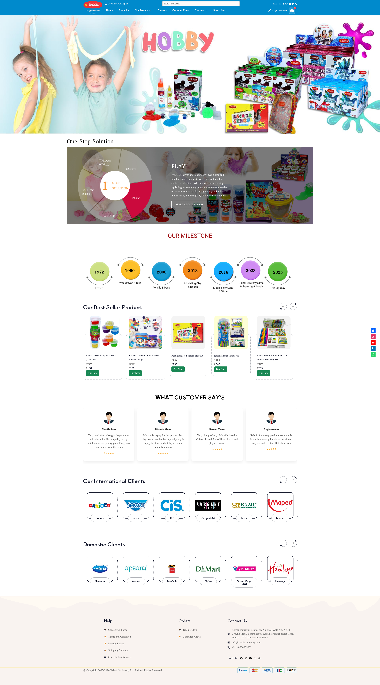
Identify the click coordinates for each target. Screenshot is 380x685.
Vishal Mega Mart (172, 582)
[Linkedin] (373, 348)
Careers (162, 10)
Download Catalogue (118, 3)
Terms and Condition (119, 636)
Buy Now (92, 369)
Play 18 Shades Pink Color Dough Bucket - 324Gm (230, 357)
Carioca (99, 518)
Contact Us (201, 10)
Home (109, 10)
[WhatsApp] (373, 354)
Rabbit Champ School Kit (141, 355)
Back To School (195, 170)
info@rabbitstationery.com (246, 642)
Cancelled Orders (192, 636)
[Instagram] (373, 336)
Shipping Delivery (118, 650)
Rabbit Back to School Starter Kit (101, 355)
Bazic (244, 518)
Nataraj (244, 581)
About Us (124, 10)
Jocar (136, 518)
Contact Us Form (117, 629)
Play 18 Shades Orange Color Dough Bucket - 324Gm (271, 357)
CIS (172, 518)
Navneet (280, 581)
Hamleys (208, 581)
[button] (277, 10)
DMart (136, 581)
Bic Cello (100, 581)
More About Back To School (196, 200)
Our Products (142, 10)
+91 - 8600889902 (242, 647)
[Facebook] (373, 330)
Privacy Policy (116, 643)
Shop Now (219, 10)
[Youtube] (373, 342)
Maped (280, 518)
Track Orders (190, 629)
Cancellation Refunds (119, 657)
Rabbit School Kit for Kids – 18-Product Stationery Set (186, 357)
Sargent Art (208, 518)
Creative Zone (180, 10)
